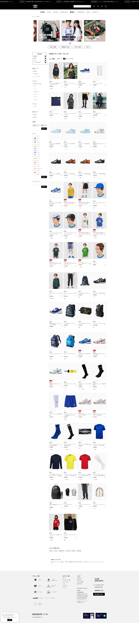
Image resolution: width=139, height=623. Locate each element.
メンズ (48, 12)
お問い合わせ (79, 583)
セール (88, 12)
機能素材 (72, 12)
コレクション (64, 12)
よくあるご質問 (80, 581)
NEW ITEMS (53, 47)
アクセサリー (36, 91)
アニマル (38, 172)
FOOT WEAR (77, 47)
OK (9, 619)
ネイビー (38, 152)
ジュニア (55, 12)
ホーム (33, 16)
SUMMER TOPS (65, 47)
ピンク (37, 160)
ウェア (35, 86)
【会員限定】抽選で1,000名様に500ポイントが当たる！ (24, 1)
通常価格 (35, 71)
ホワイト (38, 136)
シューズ (35, 94)
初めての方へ (79, 580)
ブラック (38, 138)
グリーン (38, 146)
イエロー (38, 156)
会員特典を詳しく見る (99, 590)
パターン (38, 170)
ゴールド (38, 164)
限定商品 (43, 12)
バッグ (35, 89)
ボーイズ (35, 96)
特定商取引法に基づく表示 (82, 594)
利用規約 (78, 590)
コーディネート (81, 12)
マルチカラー (39, 168)
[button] (67, 43)
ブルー (37, 150)
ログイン (101, 6)
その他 (37, 174)
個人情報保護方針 (80, 592)
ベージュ (38, 144)
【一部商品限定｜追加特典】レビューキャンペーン (60, 1)
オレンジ (38, 158)
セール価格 (35, 73)
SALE (87, 47)
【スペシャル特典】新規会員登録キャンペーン (94, 1)
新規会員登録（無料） (99, 594)
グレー (37, 140)
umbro (35, 6)
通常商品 (35, 114)
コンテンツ (95, 12)
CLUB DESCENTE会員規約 (82, 596)
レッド (37, 162)
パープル (38, 154)
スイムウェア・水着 (66, 580)
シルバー (38, 166)
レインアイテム (65, 581)
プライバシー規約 (6, 617)
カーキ (37, 148)
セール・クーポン (36, 76)
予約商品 (35, 117)
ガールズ (35, 99)
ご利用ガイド (79, 578)
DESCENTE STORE (37, 83)
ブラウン (38, 142)
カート (105, 6)
